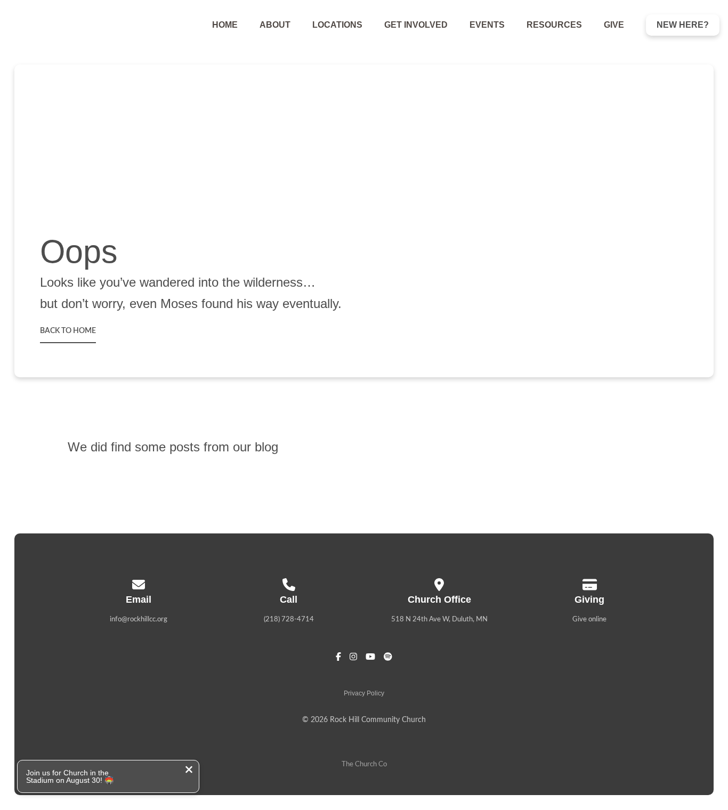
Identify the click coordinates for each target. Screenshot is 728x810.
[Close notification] (189, 771)
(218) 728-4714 (289, 619)
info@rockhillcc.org (138, 619)
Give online (589, 619)
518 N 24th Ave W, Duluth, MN (439, 619)
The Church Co (364, 764)
